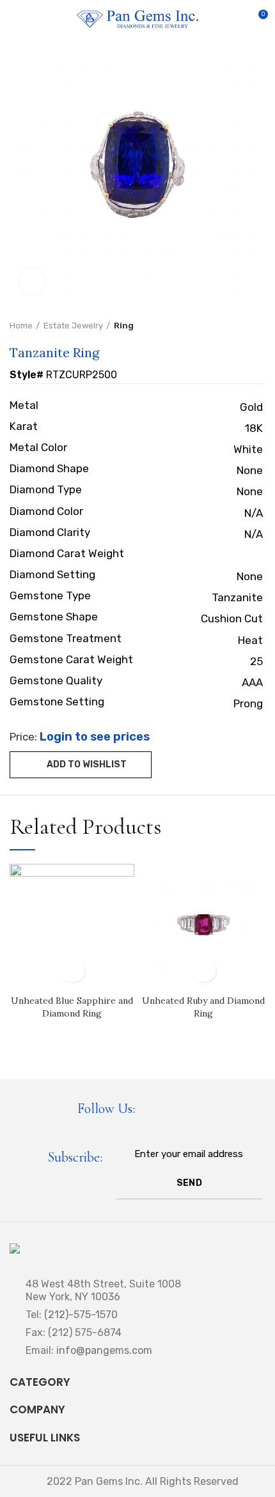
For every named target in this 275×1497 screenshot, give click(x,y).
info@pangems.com (104, 1350)
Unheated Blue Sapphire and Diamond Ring (72, 1007)
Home (21, 325)
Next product (259, 325)
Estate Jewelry (73, 325)
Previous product (233, 325)
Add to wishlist (87, 764)
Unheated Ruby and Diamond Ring (203, 1007)
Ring (124, 325)
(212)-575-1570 (81, 1315)
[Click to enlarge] (32, 281)
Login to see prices (95, 737)
